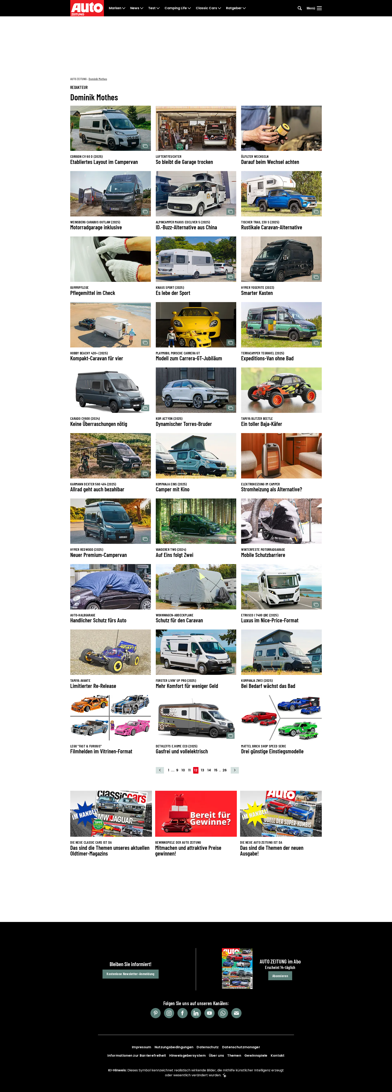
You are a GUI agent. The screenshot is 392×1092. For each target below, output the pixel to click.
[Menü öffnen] (319, 8)
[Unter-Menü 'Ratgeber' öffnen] (244, 8)
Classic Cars (206, 8)
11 (189, 770)
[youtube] (209, 1013)
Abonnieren (280, 975)
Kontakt (278, 1055)
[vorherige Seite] (160, 770)
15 (215, 770)
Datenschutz (208, 1047)
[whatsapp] (223, 1013)
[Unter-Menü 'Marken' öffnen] (123, 8)
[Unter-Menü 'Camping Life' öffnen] (189, 8)
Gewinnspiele (255, 1055)
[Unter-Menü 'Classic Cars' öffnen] (219, 8)
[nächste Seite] (235, 770)
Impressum (141, 1047)
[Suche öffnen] (300, 8)
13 (202, 770)
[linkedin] (196, 1013)
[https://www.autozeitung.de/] (87, 8)
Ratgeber (234, 8)
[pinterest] (155, 1013)
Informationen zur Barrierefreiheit (136, 1055)
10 (183, 770)
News (134, 8)
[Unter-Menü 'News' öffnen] (141, 8)
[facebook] (182, 1013)
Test (152, 8)
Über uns (216, 1055)
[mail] (236, 1013)
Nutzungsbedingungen (174, 1047)
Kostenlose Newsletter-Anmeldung (130, 973)
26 (225, 770)
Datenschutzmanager (241, 1047)
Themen (234, 1055)
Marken (115, 8)
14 (209, 770)
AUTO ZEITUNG (78, 79)
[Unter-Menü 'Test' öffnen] (158, 8)
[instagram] (169, 1013)
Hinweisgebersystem (187, 1055)
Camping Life (176, 8)
